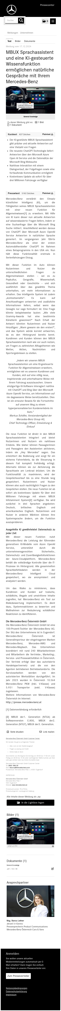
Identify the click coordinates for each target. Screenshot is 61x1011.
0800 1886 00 (13, 765)
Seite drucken (17, 732)
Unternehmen (26, 33)
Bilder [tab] (18, 41)
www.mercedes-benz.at (19, 785)
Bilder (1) (13, 814)
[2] (30, 500)
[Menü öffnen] (53, 21)
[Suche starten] (21, 21)
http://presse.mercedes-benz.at (23, 702)
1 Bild (41, 122)
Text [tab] (9, 41)
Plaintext (46, 134)
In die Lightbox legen (32, 802)
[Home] (10, 9)
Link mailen (48, 732)
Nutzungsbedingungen (16, 988)
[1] (25, 213)
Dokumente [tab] (29, 41)
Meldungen (12, 33)
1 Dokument (16, 125)
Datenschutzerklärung (16, 991)
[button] (45, 21)
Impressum (11, 995)
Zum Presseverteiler (18, 976)
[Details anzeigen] (53, 846)
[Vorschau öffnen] (30, 100)
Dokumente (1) (17, 861)
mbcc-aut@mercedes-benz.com (19, 767)
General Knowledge (31, 116)
